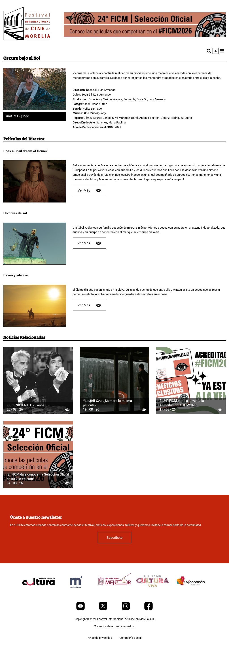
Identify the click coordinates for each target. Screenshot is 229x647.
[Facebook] (148, 609)
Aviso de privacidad (100, 637)
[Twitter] (103, 609)
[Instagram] (126, 609)
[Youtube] (80, 609)
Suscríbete (115, 538)
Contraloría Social (130, 637)
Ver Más (84, 190)
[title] (38, 592)
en (215, 50)
